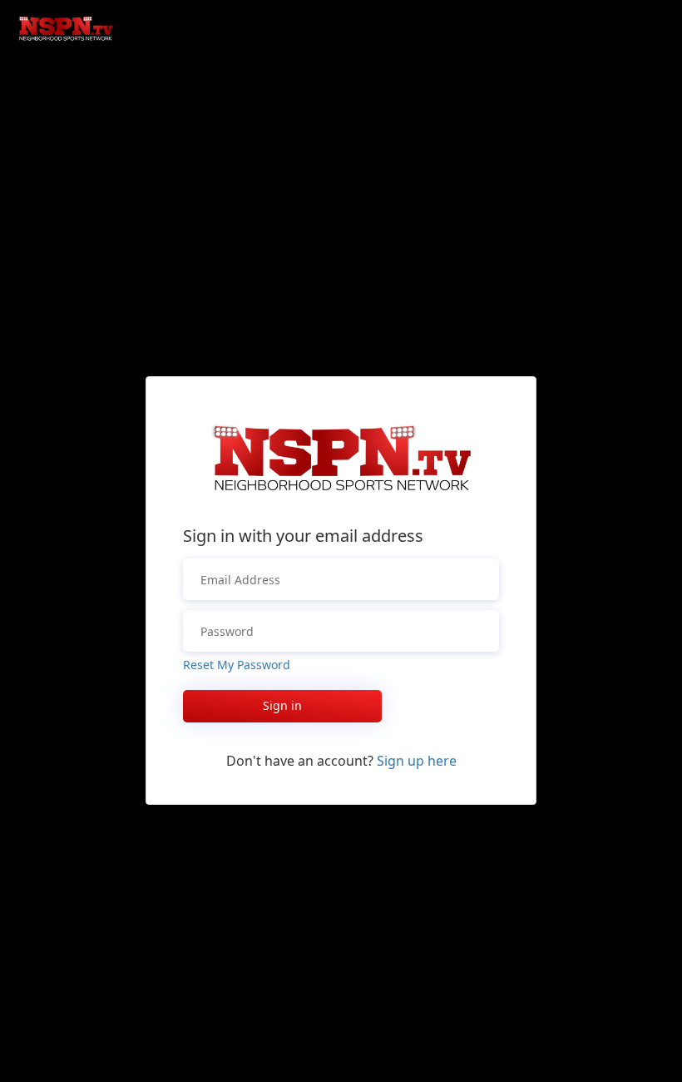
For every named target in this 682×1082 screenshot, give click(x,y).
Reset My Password (236, 665)
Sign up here (417, 761)
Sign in (282, 705)
